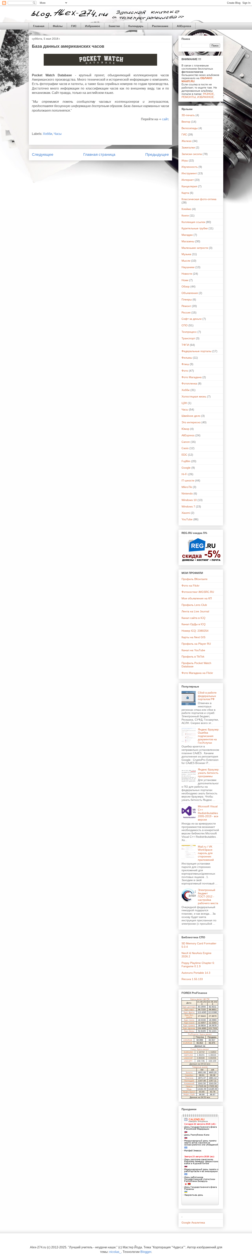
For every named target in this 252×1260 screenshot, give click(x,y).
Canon (186, 441)
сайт (165, 119)
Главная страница (99, 154)
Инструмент (189, 173)
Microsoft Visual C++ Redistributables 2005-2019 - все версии (208, 813)
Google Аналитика (193, 1222)
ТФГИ (185, 344)
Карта (185, 192)
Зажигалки (188, 147)
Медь (189, 1089)
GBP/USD (188, 1055)
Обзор (186, 286)
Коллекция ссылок (193, 222)
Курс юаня (189, 1023)
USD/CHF (188, 1058)
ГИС (74, 26)
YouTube (187, 519)
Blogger (145, 1251)
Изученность (190, 166)
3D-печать (188, 115)
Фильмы (187, 357)
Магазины (188, 241)
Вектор (186, 121)
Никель (189, 1086)
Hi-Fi (184, 474)
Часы (58, 133)
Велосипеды (190, 128)
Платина (189, 1078)
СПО (185, 325)
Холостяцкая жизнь (194, 396)
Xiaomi (186, 512)
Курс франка (189, 1028)
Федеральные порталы (196, 351)
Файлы (58, 26)
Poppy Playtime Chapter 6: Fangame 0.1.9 (198, 964)
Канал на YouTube (193, 650)
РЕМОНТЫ (189, 97)
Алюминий (189, 1083)
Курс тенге (189, 1020)
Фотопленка (189, 383)
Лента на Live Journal (195, 611)
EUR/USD (188, 1052)
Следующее (42, 154)
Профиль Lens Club (194, 604)
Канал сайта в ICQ (193, 617)
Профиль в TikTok (193, 656)
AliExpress (184, 26)
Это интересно (191, 422)
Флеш (185, 364)
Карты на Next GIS (193, 637)
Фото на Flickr (190, 585)
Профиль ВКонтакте (195, 579)
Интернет (188, 179)
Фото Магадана (192, 377)
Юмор (185, 428)
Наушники (188, 267)
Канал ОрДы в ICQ (194, 624)
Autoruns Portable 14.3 (196, 972)
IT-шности (188, 480)
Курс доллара (189, 1007)
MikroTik (187, 487)
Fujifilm (186, 461)
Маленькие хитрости (195, 247)
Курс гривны (189, 1025)
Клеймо (186, 209)
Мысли (186, 260)
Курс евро (189, 1009)
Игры (185, 160)
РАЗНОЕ (208, 93)
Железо (187, 141)
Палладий (189, 1081)
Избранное (92, 26)
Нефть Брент (189, 1092)
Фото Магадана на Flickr (197, 672)
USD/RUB (187, 1040)
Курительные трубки (195, 228)
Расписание (160, 26)
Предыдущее (157, 154)
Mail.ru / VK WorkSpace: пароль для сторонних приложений (206, 853)
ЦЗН (184, 403)
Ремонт (186, 306)
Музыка (186, 254)
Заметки (114, 26)
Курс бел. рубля (189, 1016)
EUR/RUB (187, 1043)
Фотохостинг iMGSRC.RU (198, 591)
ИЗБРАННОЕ (205, 97)
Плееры (187, 299)
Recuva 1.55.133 (192, 979)
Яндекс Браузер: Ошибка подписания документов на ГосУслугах (208, 736)
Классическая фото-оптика (199, 199)
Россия (186, 312)
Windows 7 (188, 506)
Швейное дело (191, 415)
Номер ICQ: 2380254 (195, 630)
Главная (38, 26)
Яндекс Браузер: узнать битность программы (208, 773)
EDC (184, 454)
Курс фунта (189, 1012)
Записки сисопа (192, 154)
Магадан (187, 234)
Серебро (189, 1075)
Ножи (185, 280)
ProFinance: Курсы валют (200, 1034)
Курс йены (189, 1031)
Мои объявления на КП (197, 598)
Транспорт (188, 338)
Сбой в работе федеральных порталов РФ (207, 696)
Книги (185, 215)
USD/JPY (188, 1061)
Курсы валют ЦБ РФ (199, 999)
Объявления (190, 293)
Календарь (136, 26)
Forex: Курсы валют (200, 1049)
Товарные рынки (200, 1067)
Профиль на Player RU (196, 643)
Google (186, 467)
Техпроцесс (189, 331)
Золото (189, 1072)
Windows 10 (189, 500)
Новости (187, 273)
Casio (185, 448)
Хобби (47, 133)
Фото (185, 370)
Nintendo (187, 493)
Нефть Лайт (189, 1094)
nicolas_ (115, 1251)
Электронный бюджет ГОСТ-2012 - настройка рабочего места (208, 896)
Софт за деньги (192, 318)
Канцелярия (189, 186)
